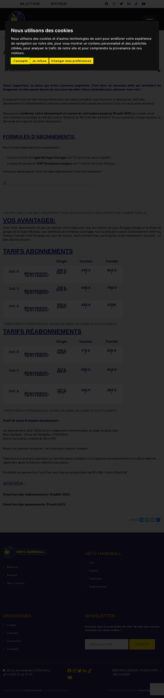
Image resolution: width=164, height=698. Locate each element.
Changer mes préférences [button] (71, 61)
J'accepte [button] (20, 61)
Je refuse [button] (39, 61)
